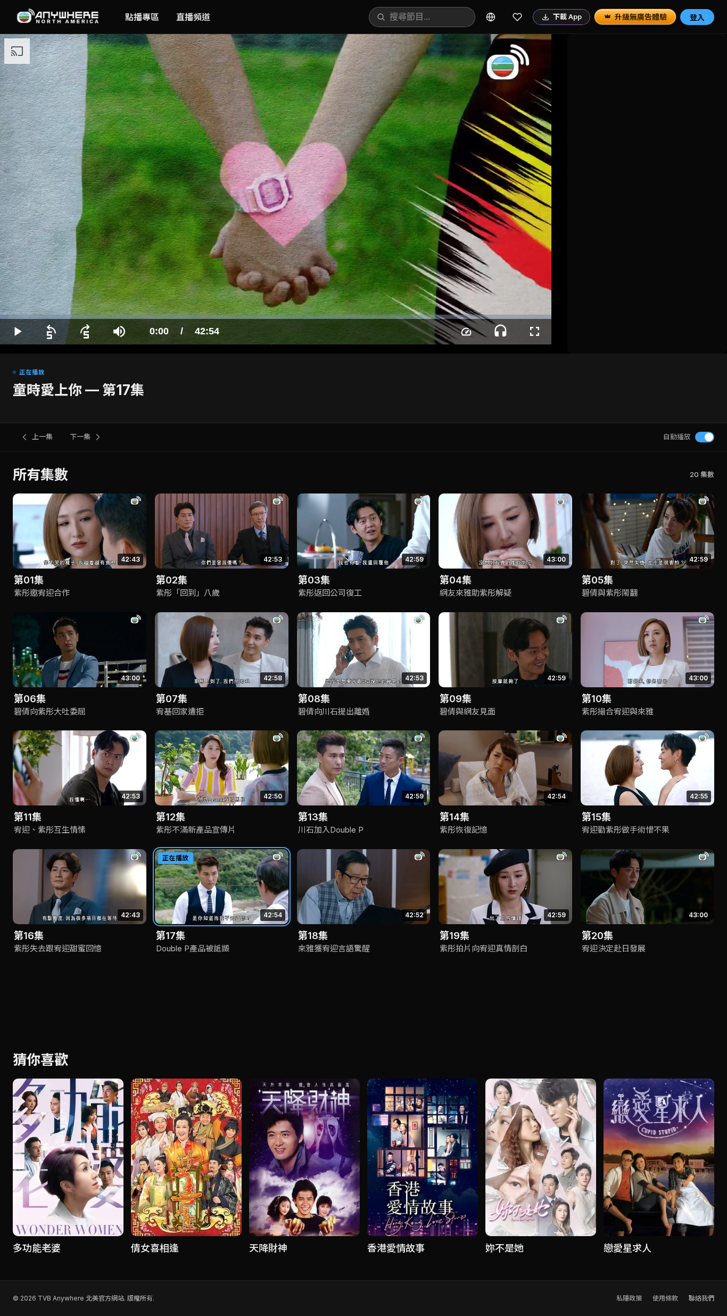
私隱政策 (629, 1298)
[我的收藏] (517, 17)
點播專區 (142, 17)
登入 (697, 17)
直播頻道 (193, 17)
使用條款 (665, 1298)
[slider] (275, 317)
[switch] (704, 437)
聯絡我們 (701, 1298)
